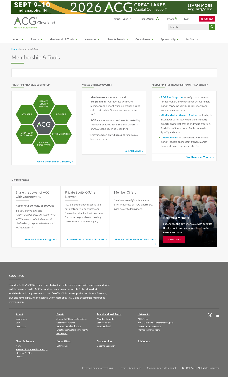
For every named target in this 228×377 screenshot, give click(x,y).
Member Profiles (24, 353)
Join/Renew (207, 19)
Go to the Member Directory (54, 161)
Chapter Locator (122, 18)
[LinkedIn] (217, 315)
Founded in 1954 (18, 284)
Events (35, 39)
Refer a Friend (104, 326)
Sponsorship (168, 39)
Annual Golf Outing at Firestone (71, 319)
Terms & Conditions (130, 367)
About (16, 39)
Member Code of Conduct (161, 367)
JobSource (192, 39)
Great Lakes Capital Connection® (72, 329)
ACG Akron (143, 319)
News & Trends (116, 39)
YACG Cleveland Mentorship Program (155, 322)
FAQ (186, 18)
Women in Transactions (149, 329)
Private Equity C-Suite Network (86, 239)
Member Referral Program (40, 239)
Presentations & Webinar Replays (32, 349)
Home (14, 49)
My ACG (170, 18)
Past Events (62, 333)
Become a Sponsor (106, 345)
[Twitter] (210, 315)
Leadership (21, 319)
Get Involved (62, 345)
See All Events (133, 150)
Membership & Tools (62, 39)
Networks (90, 39)
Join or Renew (103, 322)
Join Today (174, 239)
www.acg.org (16, 301)
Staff (18, 322)
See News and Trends (198, 157)
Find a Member (148, 18)
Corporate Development (149, 326)
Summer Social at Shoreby (68, 326)
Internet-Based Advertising (97, 367)
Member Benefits (105, 319)
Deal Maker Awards (65, 322)
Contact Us (21, 326)
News (18, 345)
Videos (19, 356)
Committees (142, 39)
